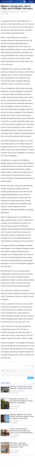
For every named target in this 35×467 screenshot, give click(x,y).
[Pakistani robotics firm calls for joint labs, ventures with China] (5, 389)
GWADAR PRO (7, 1)
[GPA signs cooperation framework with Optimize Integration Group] (5, 448)
